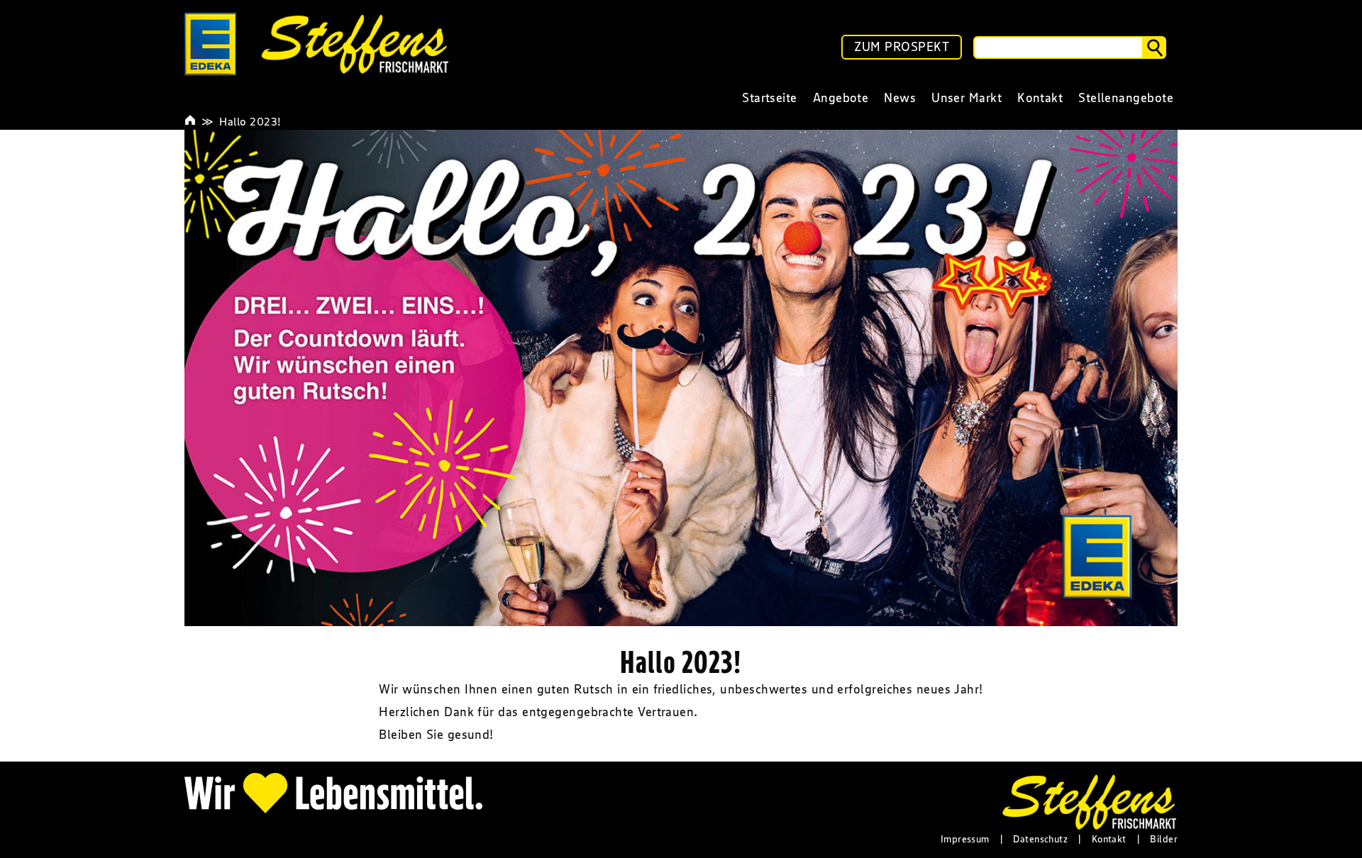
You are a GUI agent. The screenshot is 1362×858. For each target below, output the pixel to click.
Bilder (1164, 838)
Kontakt (1109, 838)
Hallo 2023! (250, 121)
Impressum (965, 838)
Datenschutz (1040, 838)
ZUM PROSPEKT (901, 47)
